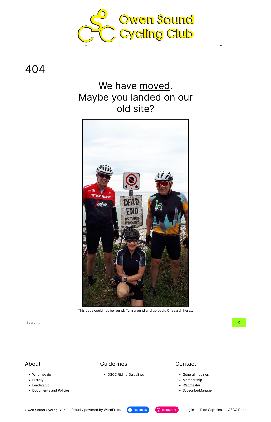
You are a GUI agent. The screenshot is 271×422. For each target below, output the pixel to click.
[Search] (239, 322)
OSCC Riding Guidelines (125, 374)
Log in (189, 410)
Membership (192, 380)
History (38, 380)
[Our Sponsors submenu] (86, 45)
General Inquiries (196, 374)
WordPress (112, 410)
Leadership (40, 385)
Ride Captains (211, 410)
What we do (41, 374)
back (161, 310)
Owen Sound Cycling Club (45, 410)
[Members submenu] (119, 45)
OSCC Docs (237, 410)
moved (155, 86)
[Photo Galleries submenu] (221, 45)
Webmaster (191, 385)
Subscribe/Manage (197, 390)
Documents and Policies (51, 390)
